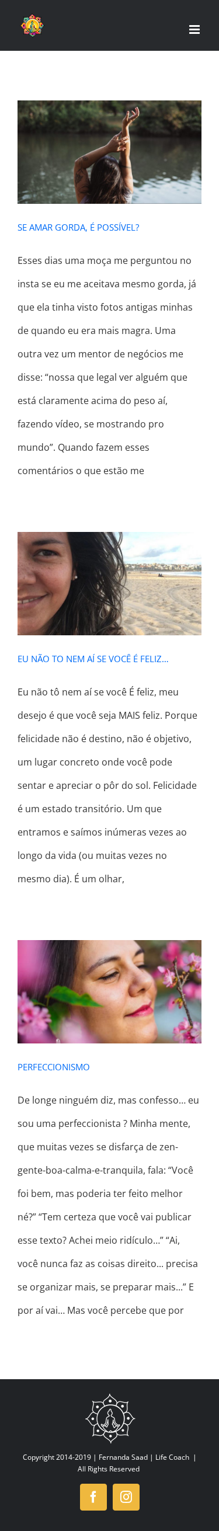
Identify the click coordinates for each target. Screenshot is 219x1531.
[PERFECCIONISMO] (109, 991)
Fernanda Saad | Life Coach (144, 1457)
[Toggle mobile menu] (195, 29)
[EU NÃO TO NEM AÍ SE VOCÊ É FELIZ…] (109, 583)
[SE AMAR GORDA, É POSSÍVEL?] (109, 152)
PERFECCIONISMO (54, 1067)
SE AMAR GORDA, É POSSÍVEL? (78, 227)
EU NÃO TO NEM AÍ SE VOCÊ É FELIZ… (93, 658)
